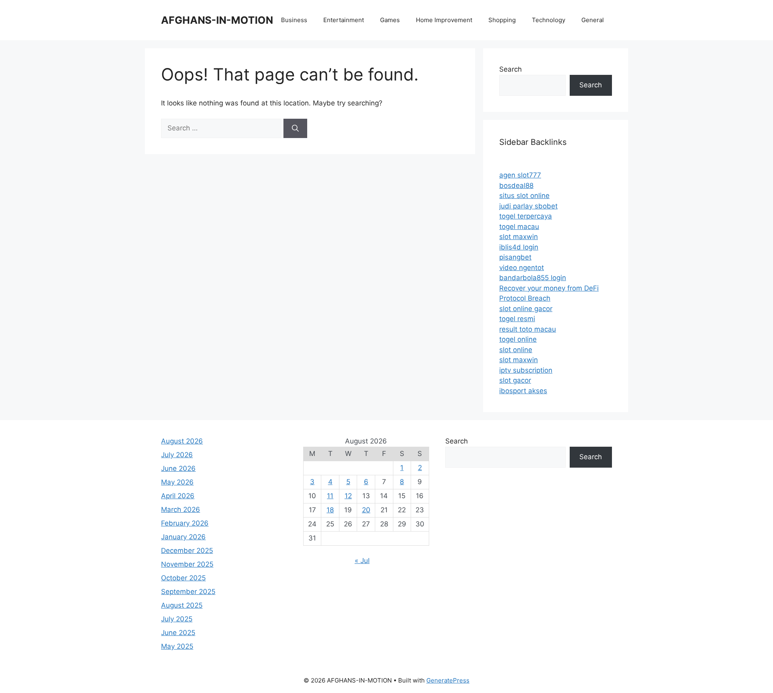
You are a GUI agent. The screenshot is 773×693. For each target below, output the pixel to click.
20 (366, 510)
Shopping (502, 20)
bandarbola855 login (532, 278)
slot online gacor (525, 309)
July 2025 (176, 619)
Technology (548, 20)
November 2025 (187, 564)
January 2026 (183, 537)
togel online (518, 339)
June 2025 (178, 633)
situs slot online (524, 196)
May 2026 (177, 482)
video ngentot (521, 268)
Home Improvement (444, 20)
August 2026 (182, 441)
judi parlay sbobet (528, 206)
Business (294, 20)
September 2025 (188, 592)
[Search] (295, 128)
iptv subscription (525, 370)
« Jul (362, 561)
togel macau (519, 227)
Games (390, 20)
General (592, 20)
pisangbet (515, 257)
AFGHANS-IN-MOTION (217, 20)
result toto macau (527, 329)
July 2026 (177, 455)
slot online (515, 350)
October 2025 (183, 578)
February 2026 (185, 523)
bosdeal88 (516, 186)
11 (330, 496)
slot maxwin (518, 237)
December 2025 (187, 551)
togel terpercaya (525, 216)
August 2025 (182, 605)
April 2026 (177, 496)
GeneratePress (447, 680)
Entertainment (343, 20)
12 (348, 496)
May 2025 (177, 646)
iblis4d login (518, 247)
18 (330, 510)
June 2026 (178, 468)
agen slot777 (520, 175)
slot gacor (515, 380)
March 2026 (180, 509)
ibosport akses (523, 391)
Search (510, 69)
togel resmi (517, 319)
